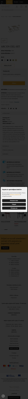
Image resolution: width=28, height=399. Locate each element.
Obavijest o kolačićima (15, 194)
